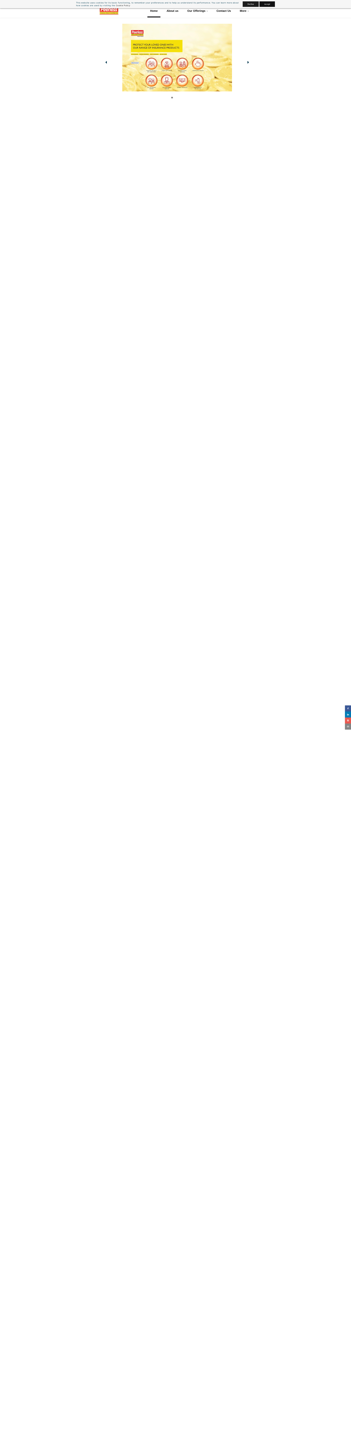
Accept (267, 4)
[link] (177, 25)
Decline (250, 4)
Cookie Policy (123, 5)
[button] (106, 62)
